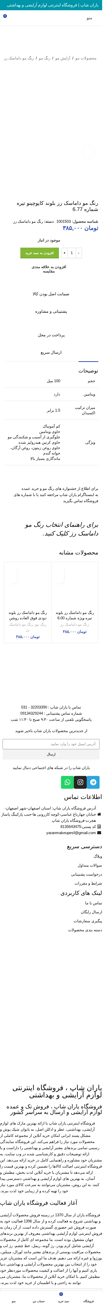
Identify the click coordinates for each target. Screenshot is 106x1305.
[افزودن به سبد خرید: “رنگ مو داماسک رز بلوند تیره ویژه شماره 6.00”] (59, 579)
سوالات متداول (90, 865)
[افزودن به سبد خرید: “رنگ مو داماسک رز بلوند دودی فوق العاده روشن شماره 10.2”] (12, 579)
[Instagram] (80, 782)
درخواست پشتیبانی (86, 874)
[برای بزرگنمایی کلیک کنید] (88, 152)
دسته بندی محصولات (85, 930)
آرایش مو (62, 58)
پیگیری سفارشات (88, 921)
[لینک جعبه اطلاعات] (51, 288)
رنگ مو (44, 58)
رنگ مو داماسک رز (19, 58)
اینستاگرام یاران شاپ (76, 494)
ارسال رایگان (91, 912)
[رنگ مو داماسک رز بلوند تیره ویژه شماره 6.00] (75, 585)
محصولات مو (85, 58)
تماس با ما (93, 903)
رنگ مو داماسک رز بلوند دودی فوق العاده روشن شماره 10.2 (27, 617)
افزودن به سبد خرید (39, 253)
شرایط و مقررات (88, 883)
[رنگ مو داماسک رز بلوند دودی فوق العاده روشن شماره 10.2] (28, 585)
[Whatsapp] (67, 782)
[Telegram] (93, 782)
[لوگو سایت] (51, 17)
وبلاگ (98, 856)
